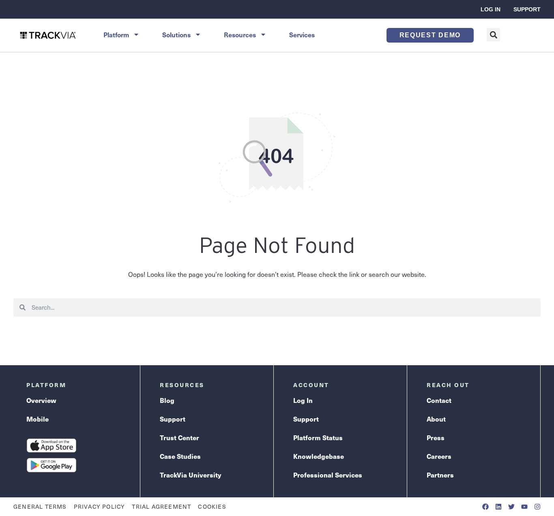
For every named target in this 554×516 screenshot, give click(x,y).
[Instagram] (537, 506)
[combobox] (283, 307)
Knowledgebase (318, 456)
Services (302, 34)
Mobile (37, 419)
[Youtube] (524, 506)
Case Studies (180, 456)
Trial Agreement (161, 506)
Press (435, 437)
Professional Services (327, 475)
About (436, 419)
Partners (440, 475)
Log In (490, 9)
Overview (41, 400)
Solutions (176, 34)
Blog (167, 400)
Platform (116, 34)
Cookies (212, 506)
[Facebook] (485, 506)
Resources (240, 34)
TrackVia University (190, 475)
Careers (439, 456)
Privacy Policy (99, 506)
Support (527, 9)
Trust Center (179, 437)
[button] (493, 34)
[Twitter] (511, 506)
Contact (439, 400)
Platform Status (318, 437)
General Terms (40, 506)
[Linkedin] (498, 506)
